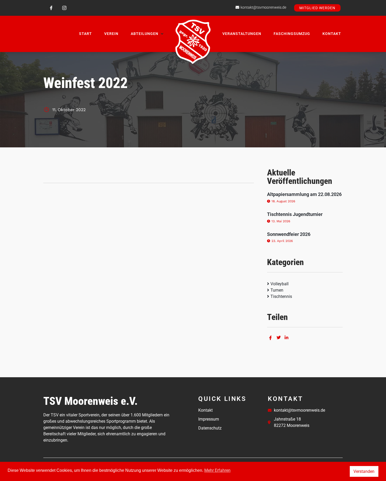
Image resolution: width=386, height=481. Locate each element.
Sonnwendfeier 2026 (288, 234)
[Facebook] (51, 8)
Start (85, 34)
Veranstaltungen (241, 34)
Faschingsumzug (292, 34)
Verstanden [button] (363, 471)
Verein (111, 34)
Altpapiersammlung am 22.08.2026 (304, 194)
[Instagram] (64, 8)
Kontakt (331, 34)
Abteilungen (144, 34)
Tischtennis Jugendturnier (294, 214)
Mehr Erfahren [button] (217, 470)
